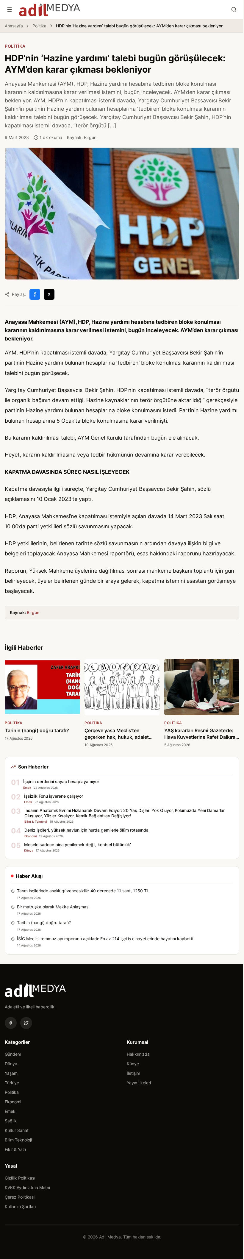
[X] (26, 1023)
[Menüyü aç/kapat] (9, 9)
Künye (133, 1063)
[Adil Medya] (49, 9)
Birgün (33, 612)
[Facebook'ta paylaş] (34, 294)
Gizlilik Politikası (20, 1177)
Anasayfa (14, 25)
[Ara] (234, 9)
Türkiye (12, 1082)
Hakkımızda (138, 1054)
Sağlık (11, 1120)
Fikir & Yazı (15, 1149)
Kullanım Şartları (20, 1206)
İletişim (133, 1073)
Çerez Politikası (20, 1196)
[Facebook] (11, 1023)
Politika (39, 25)
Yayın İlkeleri (139, 1082)
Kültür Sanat (17, 1130)
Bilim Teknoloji (18, 1139)
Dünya (11, 1063)
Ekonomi (13, 1101)
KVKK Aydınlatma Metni (27, 1187)
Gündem (13, 1054)
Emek (10, 1111)
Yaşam (11, 1073)
